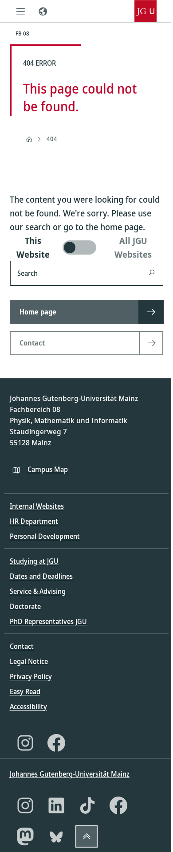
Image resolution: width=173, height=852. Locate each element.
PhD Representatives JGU (48, 621)
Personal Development (45, 536)
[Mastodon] (25, 836)
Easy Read (25, 691)
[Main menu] (21, 11)
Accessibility (28, 706)
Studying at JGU (34, 561)
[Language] (43, 11)
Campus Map (48, 469)
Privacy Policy (31, 676)
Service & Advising (38, 591)
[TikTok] (87, 805)
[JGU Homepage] (145, 11)
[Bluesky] (56, 836)
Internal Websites (37, 506)
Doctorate (25, 606)
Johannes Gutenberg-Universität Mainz (70, 774)
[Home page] (28, 139)
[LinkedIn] (56, 805)
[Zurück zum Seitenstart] (86, 836)
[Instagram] (25, 743)
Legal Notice (29, 661)
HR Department (34, 521)
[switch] (87, 247)
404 (52, 138)
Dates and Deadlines (41, 576)
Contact (22, 646)
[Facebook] (56, 743)
